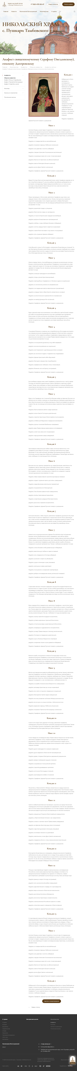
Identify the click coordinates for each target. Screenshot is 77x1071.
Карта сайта (5, 1066)
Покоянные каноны (10, 97)
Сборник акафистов (9, 78)
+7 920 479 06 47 (37, 4)
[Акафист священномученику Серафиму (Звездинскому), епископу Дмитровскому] (44, 94)
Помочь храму (68, 4)
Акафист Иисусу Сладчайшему (12, 80)
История (4, 1024)
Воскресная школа (32, 1019)
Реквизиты (5, 1033)
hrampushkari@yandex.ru (47, 1047)
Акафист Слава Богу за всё (11, 84)
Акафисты (7, 75)
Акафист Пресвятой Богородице (13, 82)
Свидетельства (6, 1028)
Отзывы (4, 1030)
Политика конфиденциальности (45, 1058)
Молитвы (7, 88)
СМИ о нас (5, 1037)
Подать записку (53, 4)
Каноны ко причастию (10, 93)
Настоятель (5, 1039)
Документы (5, 1026)
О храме (4, 1019)
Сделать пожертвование (51, 1001)
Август (4, 1047)
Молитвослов (55, 1019)
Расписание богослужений (10, 1044)
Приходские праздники (8, 1035)
